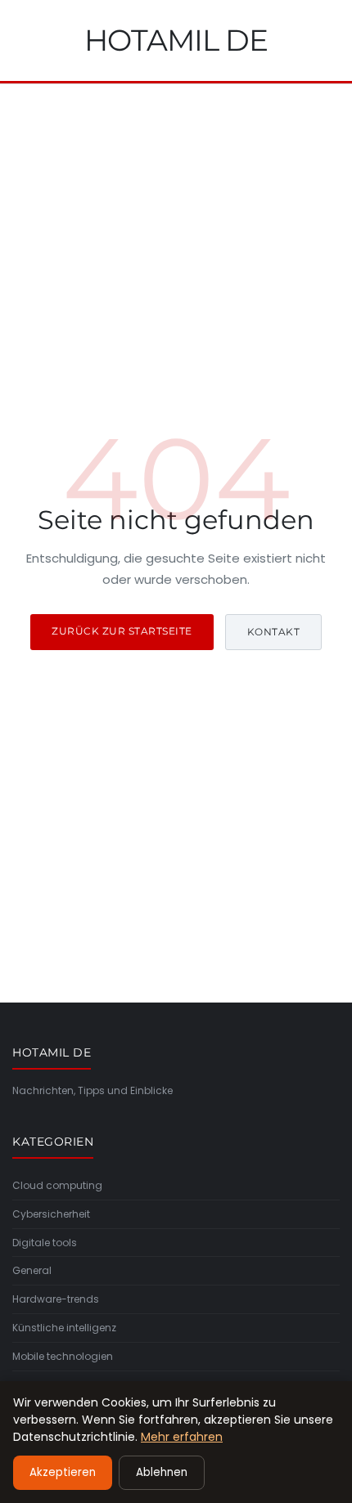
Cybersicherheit (51, 1214)
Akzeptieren (62, 1472)
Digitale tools (44, 1243)
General (32, 1270)
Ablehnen (161, 1472)
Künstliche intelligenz (64, 1328)
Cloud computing (57, 1185)
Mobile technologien (62, 1356)
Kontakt (273, 632)
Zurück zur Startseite (122, 631)
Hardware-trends (55, 1299)
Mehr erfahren (182, 1437)
